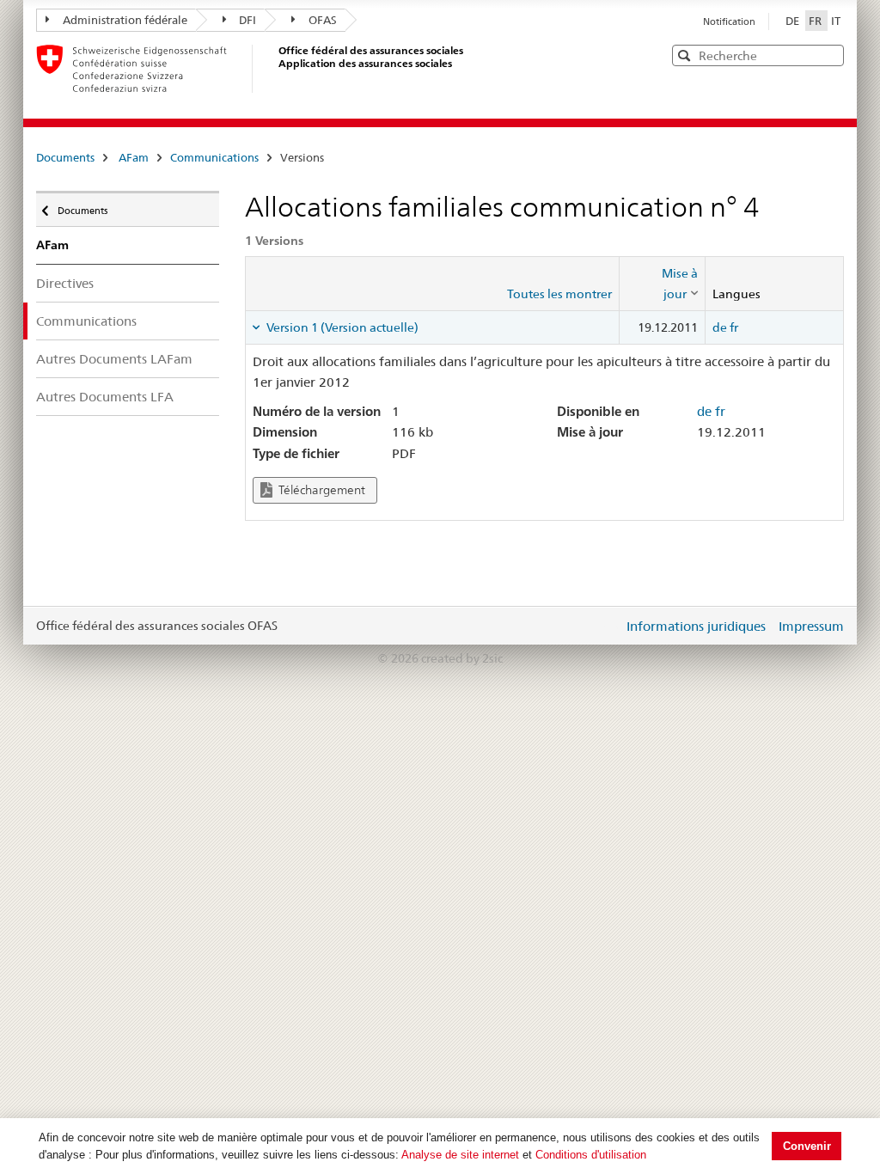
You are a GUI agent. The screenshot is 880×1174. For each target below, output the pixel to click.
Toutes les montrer (559, 294)
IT (835, 21)
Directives (65, 283)
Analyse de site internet (460, 1154)
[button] (829, 55)
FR (816, 21)
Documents (65, 157)
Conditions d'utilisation (590, 1154)
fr (734, 327)
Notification (729, 21)
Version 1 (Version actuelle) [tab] (341, 327)
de (719, 327)
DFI (247, 20)
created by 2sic (462, 658)
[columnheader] (663, 284)
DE (793, 21)
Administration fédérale (125, 20)
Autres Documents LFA (105, 396)
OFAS (323, 20)
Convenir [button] (807, 1146)
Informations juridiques (696, 626)
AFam (134, 157)
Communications (214, 157)
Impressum (811, 626)
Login (607, 626)
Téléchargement (320, 490)
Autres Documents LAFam (114, 359)
